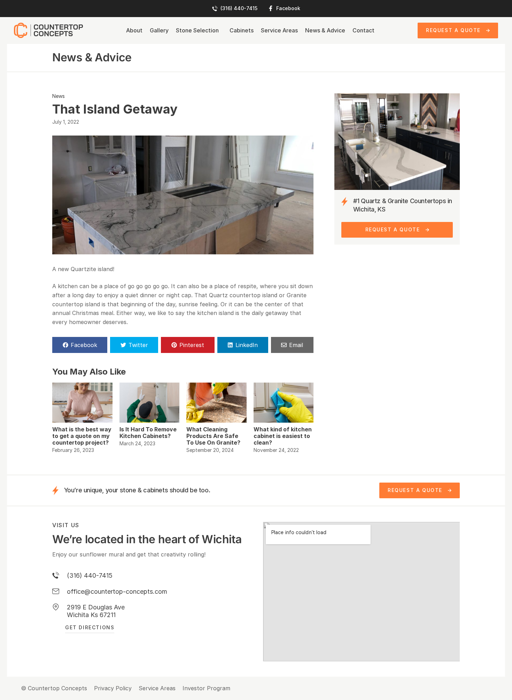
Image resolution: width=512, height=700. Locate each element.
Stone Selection (197, 30)
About (134, 30)
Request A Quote (453, 30)
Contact (363, 30)
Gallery (159, 30)
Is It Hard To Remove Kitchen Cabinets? (148, 432)
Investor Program (206, 688)
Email (296, 344)
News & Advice (325, 30)
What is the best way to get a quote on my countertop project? (81, 436)
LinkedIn (246, 344)
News (58, 96)
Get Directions (89, 627)
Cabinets (242, 30)
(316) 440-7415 (238, 8)
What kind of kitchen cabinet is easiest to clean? (283, 436)
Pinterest (191, 344)
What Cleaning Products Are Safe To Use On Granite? (213, 436)
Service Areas (279, 30)
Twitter (138, 344)
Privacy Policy (113, 688)
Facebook (288, 8)
